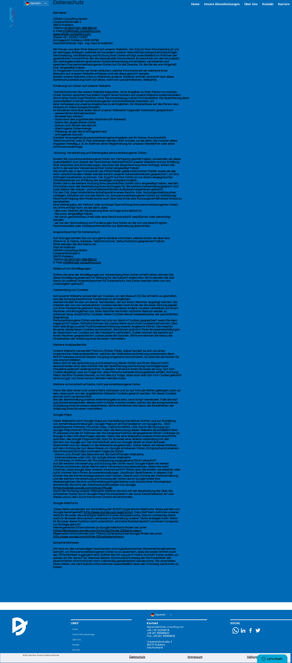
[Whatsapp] (235, 630)
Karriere (76, 650)
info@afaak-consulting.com (81, 31)
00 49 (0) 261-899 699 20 (80, 28)
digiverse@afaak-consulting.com (165, 627)
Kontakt (75, 645)
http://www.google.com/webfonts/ (108, 512)
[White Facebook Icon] (250, 630)
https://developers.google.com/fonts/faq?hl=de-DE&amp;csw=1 (97, 530)
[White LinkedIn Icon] (243, 630)
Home (75, 629)
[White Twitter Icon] (258, 630)
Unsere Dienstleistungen (83, 634)
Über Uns (76, 639)
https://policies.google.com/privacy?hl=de (82, 487)
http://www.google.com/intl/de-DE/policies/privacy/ (88, 536)
